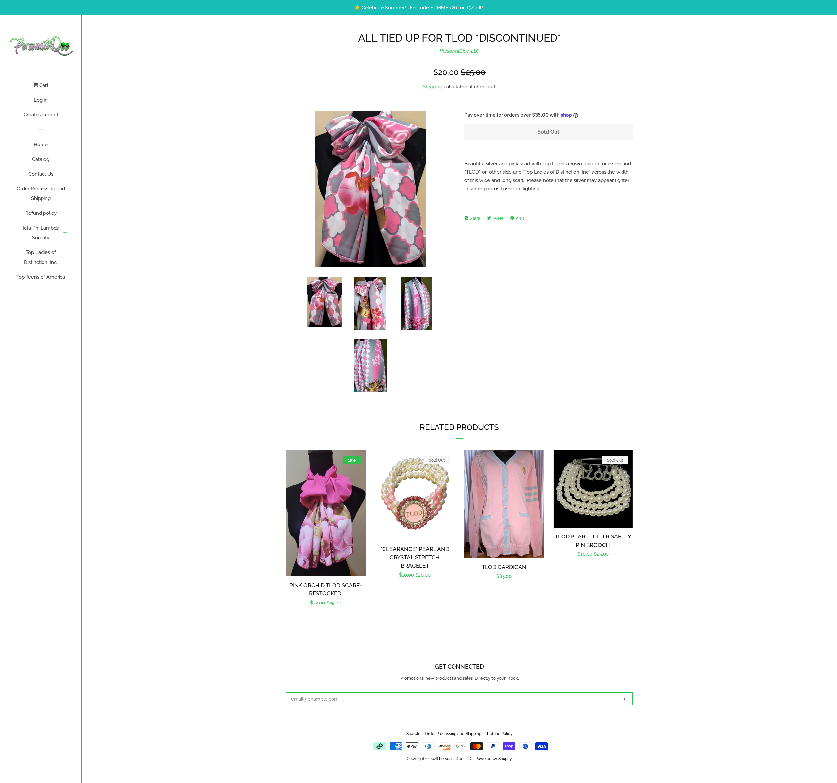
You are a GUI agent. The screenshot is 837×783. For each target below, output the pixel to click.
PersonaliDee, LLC (459, 51)
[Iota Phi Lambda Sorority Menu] (65, 233)
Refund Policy (500, 733)
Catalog (40, 159)
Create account (41, 115)
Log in (41, 100)
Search (412, 733)
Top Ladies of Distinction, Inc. (41, 257)
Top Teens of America (40, 277)
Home (41, 144)
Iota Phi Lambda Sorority (41, 233)
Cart (43, 85)
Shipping (432, 87)
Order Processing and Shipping (41, 193)
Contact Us (40, 174)
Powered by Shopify (493, 759)
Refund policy (41, 213)
